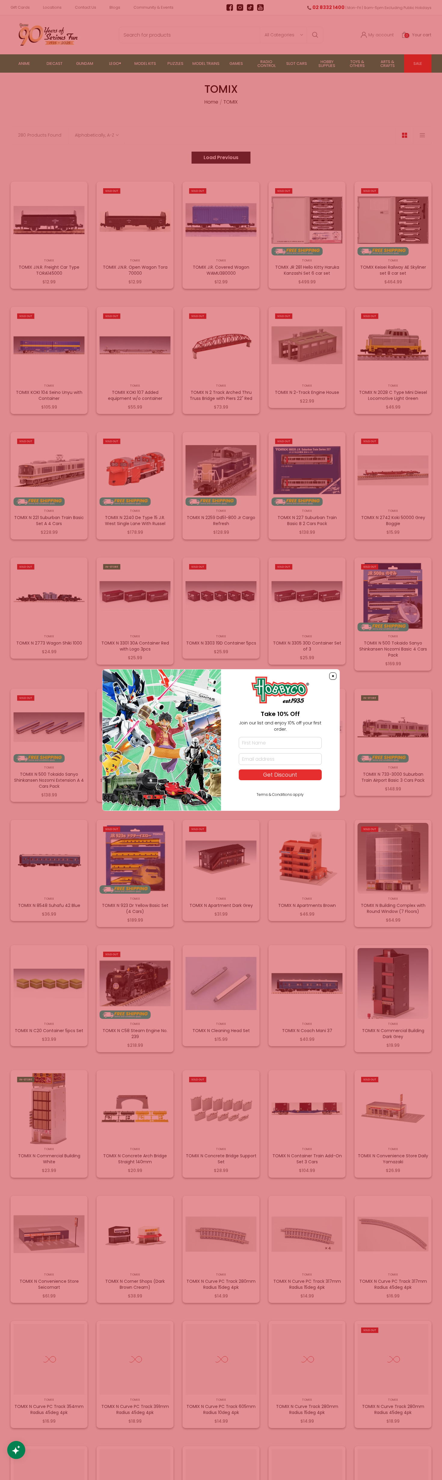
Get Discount (280, 774)
